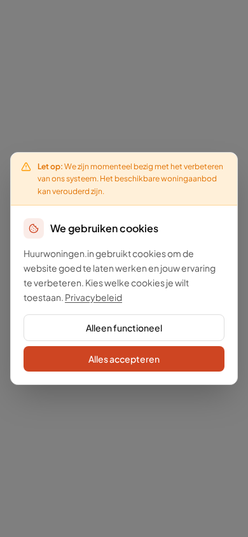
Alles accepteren (124, 359)
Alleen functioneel (124, 327)
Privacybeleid (93, 297)
